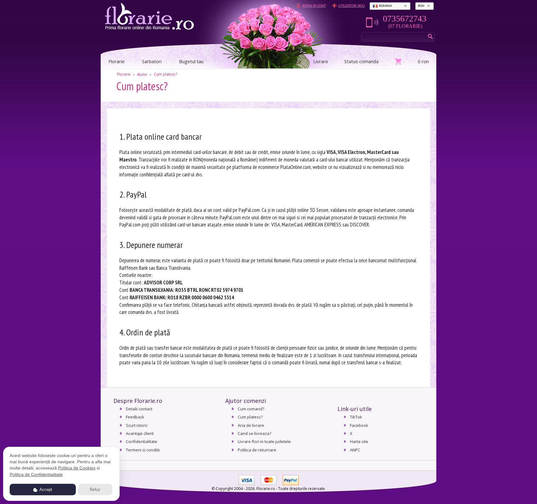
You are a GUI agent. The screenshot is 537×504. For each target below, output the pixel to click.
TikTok (356, 417)
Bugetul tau (191, 61)
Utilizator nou (351, 6)
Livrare (320, 61)
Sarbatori (152, 61)
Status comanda (361, 61)
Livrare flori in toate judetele (264, 441)
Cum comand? (251, 409)
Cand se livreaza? (254, 433)
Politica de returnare (257, 450)
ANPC (355, 450)
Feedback (135, 417)
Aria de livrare (251, 425)
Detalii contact (139, 409)
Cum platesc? (165, 74)
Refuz (95, 489)
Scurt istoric (137, 425)
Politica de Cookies (76, 467)
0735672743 (404, 19)
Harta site (359, 441)
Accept (45, 489)
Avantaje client (140, 433)
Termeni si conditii (143, 450)
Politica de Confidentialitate (36, 474)
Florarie (124, 74)
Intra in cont (314, 6)
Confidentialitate (141, 441)
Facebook (359, 425)
